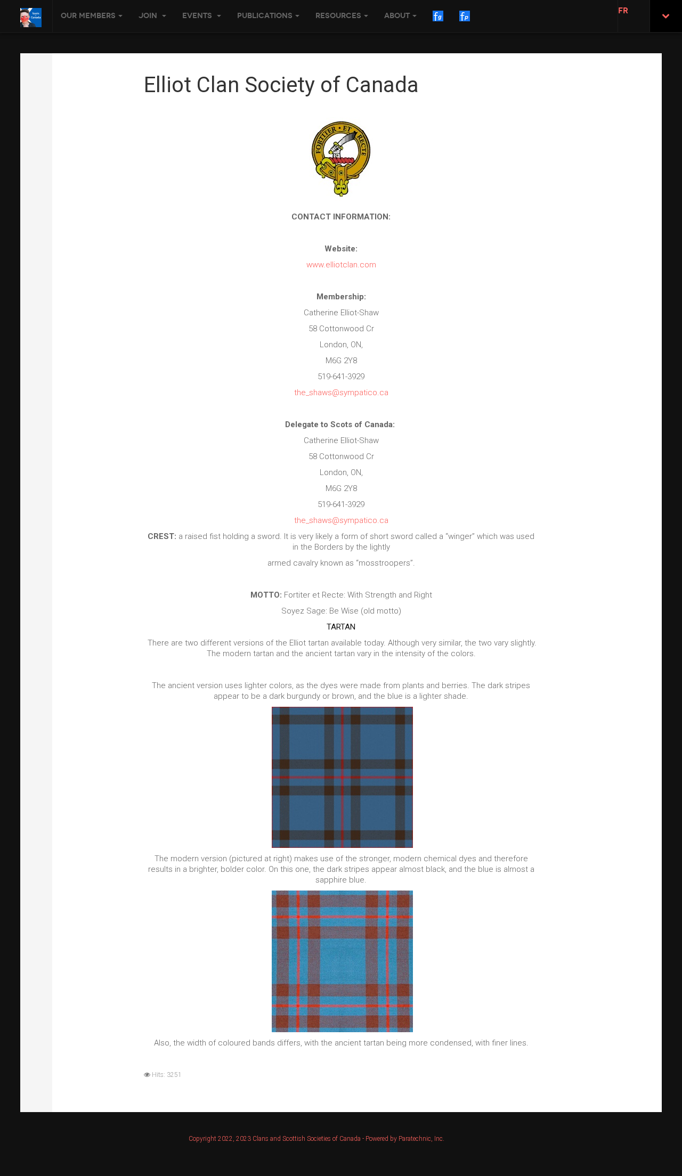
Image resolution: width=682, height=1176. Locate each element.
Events (198, 15)
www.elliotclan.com (341, 265)
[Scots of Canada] (31, 17)
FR (623, 10)
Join (149, 15)
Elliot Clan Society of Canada (281, 84)
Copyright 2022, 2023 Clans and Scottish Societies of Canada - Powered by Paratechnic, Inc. (316, 1138)
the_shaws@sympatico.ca (341, 392)
